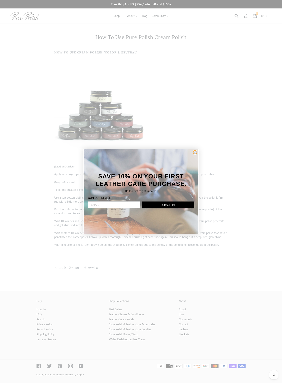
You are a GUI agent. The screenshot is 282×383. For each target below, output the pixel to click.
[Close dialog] (195, 152)
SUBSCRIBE (168, 204)
